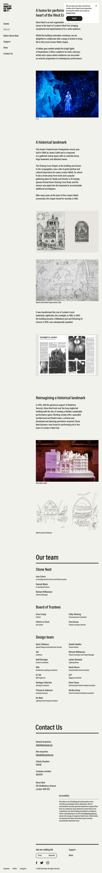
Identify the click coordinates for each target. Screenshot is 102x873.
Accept (74, 18)
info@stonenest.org (44, 745)
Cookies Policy (70, 13)
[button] (42, 94)
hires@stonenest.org (44, 755)
